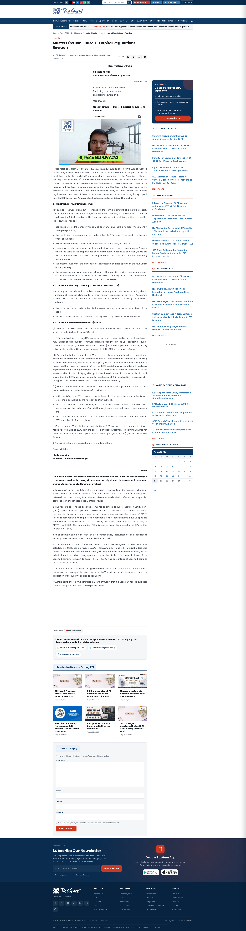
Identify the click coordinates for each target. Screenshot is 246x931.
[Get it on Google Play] (151, 872)
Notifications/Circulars (101, 55)
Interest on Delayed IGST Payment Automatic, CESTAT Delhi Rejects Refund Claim (170, 206)
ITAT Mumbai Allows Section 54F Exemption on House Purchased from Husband (171, 292)
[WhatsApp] (84, 2)
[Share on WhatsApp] (139, 57)
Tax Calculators (152, 909)
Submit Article (177, 897)
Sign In (187, 2)
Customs (124, 21)
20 (173, 476)
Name (59, 791)
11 (161, 471)
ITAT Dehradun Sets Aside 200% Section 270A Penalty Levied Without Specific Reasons (172, 231)
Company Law (102, 21)
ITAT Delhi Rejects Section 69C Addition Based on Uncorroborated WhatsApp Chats (172, 304)
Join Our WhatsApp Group (72, 648)
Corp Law (182, 21)
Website (59, 812)
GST (133, 21)
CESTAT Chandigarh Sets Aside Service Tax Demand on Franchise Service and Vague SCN (100, 26)
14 (179, 471)
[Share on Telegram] (145, 57)
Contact (175, 905)
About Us (175, 893)
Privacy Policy (170, 920)
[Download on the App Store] (169, 872)
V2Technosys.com (100, 920)
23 (190, 476)
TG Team (60, 55)
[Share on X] (128, 57)
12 (167, 471)
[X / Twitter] (70, 2)
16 (190, 471)
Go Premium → (173, 118)
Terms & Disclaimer (185, 920)
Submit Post (172, 2)
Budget (76, 21)
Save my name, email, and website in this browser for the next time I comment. (88, 823)
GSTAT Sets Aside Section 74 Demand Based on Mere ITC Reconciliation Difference (171, 148)
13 (173, 471)
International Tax (100, 909)
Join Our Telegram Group (103, 648)
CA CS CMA (142, 21)
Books (157, 2)
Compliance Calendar (155, 905)
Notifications (76, 33)
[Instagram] (81, 2)
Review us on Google (69, 654)
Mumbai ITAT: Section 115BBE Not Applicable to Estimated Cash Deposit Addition (172, 218)
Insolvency (124, 905)
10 (155, 471)
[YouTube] (73, 2)
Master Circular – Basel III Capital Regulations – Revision (95, 45)
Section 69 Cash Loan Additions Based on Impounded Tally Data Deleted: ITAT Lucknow (172, 317)
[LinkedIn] (77, 2)
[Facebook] (66, 2)
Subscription (142, 2)
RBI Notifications (74, 631)
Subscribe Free (111, 868)
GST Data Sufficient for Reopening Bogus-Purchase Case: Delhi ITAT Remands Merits (169, 253)
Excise (114, 21)
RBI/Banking (125, 901)
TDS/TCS (97, 905)
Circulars (149, 897)
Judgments (150, 901)
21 (179, 476)
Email (59, 801)
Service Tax (88, 21)
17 (155, 476)
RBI (158, 21)
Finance (172, 21)
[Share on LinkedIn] (133, 57)
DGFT (152, 21)
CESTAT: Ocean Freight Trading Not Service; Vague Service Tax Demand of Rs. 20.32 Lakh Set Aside (172, 179)
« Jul (154, 490)
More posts (158, 189)
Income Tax (65, 21)
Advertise (176, 901)
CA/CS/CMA (125, 909)
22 (184, 476)
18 (161, 476)
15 (184, 471)
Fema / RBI (64, 33)
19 (167, 476)
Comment (61, 760)
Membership (177, 909)
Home (56, 21)
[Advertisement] (72, 90)
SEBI (164, 21)
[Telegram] (88, 2)
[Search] (129, 2)
